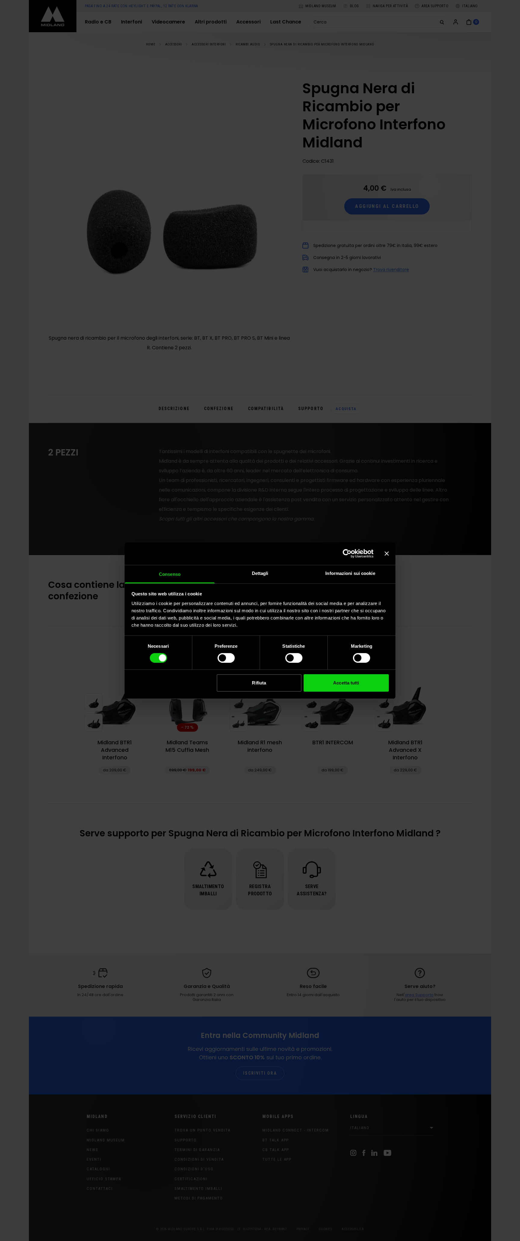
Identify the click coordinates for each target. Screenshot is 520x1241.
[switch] (226, 658)
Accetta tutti (346, 682)
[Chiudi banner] (387, 553)
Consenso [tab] (170, 573)
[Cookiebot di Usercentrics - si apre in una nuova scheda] (347, 553)
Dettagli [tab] (260, 573)
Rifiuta (259, 682)
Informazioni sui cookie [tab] (350, 573)
